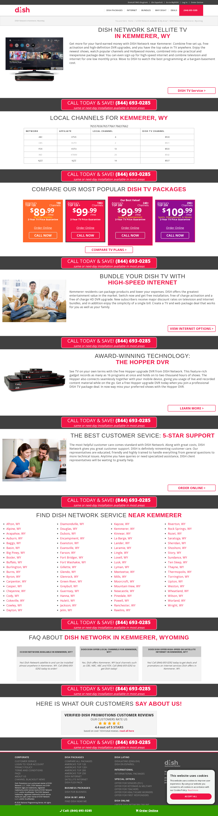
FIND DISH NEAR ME (76, 801)
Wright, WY (175, 605)
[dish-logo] (22, 10)
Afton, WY (13, 524)
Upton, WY (175, 581)
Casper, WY (14, 586)
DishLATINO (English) (138, 2)
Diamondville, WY (72, 524)
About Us (20, 776)
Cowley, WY (14, 605)
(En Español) (157, 2)
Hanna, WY (67, 596)
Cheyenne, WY (16, 591)
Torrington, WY (178, 576)
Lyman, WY (121, 567)
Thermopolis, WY (180, 572)
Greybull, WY (69, 586)
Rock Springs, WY (180, 529)
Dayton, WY (14, 610)
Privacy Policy (23, 767)
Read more (193, 790)
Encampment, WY (72, 538)
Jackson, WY (68, 605)
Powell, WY (121, 600)
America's (74, 204)
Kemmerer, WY (124, 529)
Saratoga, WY (177, 538)
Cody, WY (12, 596)
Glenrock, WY (69, 576)
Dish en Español (124, 764)
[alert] (191, 787)
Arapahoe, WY (16, 533)
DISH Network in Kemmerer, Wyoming (29, 21)
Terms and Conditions (29, 770)
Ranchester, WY (124, 605)
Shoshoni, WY (177, 548)
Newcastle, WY (124, 591)
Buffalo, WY (14, 562)
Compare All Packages (78, 761)
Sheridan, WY (177, 543)
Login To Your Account (29, 764)
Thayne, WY (176, 567)
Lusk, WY (120, 562)
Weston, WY (176, 586)
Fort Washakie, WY (73, 562)
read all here (127, 730)
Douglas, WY (68, 529)
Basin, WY (13, 548)
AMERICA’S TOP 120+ (76, 767)
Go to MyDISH (172, 2)
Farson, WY (67, 553)
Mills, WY (120, 576)
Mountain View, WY (127, 586)
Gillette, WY (68, 567)
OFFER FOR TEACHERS (127, 789)
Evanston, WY (69, 543)
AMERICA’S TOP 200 (75, 770)
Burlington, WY (16, 567)
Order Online (197, 2)
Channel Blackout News (30, 779)
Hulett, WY (67, 600)
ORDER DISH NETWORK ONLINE (132, 804)
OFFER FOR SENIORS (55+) (129, 783)
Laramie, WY (122, 548)
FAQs (18, 773)
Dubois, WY (68, 533)
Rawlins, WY (122, 610)
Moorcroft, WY (124, 581)
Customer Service (25, 761)
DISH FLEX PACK (73, 782)
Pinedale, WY (123, 596)
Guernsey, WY (69, 591)
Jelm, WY (66, 610)
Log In (185, 2)
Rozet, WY (175, 533)
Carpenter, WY (16, 581)
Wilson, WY (175, 596)
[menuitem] (114, 10)
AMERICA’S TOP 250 (75, 773)
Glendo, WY (68, 572)
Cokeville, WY (15, 600)
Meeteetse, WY (124, 572)
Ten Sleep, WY (177, 562)
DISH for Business (75, 791)
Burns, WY (13, 572)
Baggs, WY (13, 543)
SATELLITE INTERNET (76, 779)
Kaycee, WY (121, 524)
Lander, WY (122, 543)
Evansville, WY (69, 548)
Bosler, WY (13, 557)
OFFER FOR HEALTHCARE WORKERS (134, 792)
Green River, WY (71, 581)
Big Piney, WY (15, 553)
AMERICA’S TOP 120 (75, 764)
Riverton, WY (176, 524)
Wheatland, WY (178, 591)
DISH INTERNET (73, 776)
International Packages (130, 773)
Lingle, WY (121, 553)
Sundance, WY (177, 557)
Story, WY (174, 553)
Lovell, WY (121, 557)
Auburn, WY (14, 538)
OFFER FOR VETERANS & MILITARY (133, 786)
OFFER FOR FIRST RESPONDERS (132, 795)
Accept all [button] (191, 796)
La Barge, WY (123, 538)
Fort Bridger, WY (71, 557)
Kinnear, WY (122, 533)
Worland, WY (176, 600)
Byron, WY (13, 576)
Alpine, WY (13, 529)
